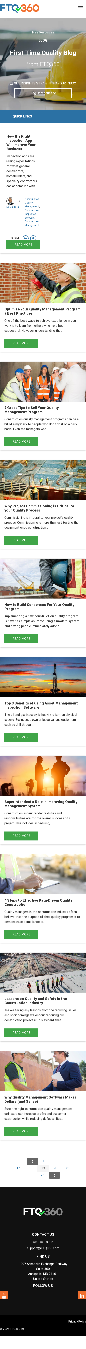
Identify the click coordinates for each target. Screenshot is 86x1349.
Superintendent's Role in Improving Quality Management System (40, 804)
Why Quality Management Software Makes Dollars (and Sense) (40, 1099)
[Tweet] (33, 238)
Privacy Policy (77, 1321)
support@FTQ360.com (43, 1248)
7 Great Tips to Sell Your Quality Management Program (31, 410)
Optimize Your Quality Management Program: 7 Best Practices (42, 311)
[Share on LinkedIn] (26, 238)
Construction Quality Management (32, 203)
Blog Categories (41, 93)
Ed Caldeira (12, 206)
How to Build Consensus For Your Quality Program (39, 607)
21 (68, 1168)
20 (55, 1168)
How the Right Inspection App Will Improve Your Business (21, 142)
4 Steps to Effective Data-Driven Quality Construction (38, 902)
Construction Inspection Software (32, 214)
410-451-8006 (43, 1242)
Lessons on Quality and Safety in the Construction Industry (35, 1001)
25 (42, 1175)
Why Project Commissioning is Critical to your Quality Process (39, 508)
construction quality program (56, 616)
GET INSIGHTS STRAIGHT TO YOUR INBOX (44, 83)
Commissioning (27, 522)
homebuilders (15, 176)
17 (18, 1168)
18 (30, 1168)
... (54, 1161)
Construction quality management (28, 419)
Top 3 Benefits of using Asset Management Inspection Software (41, 705)
